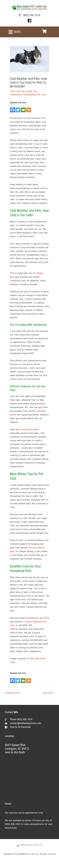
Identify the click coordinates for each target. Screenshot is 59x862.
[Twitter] (18, 108)
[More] (28, 108)
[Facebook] (12, 108)
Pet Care (15, 91)
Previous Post (11, 693)
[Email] (23, 108)
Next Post (49, 693)
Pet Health (27, 91)
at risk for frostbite (29, 429)
